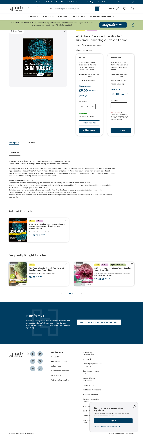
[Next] (81, 293)
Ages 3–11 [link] (32, 16)
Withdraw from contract (60, 380)
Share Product (18, 31)
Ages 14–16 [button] (62, 16)
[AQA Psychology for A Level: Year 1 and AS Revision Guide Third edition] (39, 274)
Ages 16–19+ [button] (78, 16)
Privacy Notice (88, 385)
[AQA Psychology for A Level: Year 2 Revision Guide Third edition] (104, 274)
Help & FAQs (48, 2)
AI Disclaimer (88, 406)
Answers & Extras (116, 2)
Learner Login (129, 2)
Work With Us (56, 375)
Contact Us (60, 2)
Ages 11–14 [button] (47, 16)
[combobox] (45, 8)
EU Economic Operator (60, 371)
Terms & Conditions (91, 394)
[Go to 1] (70, 293)
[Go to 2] (73, 293)
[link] (114, 8)
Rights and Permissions (92, 390)
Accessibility (88, 359)
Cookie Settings (89, 415)
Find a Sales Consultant (75, 2)
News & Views (103, 2)
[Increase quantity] (92, 106)
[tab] (14, 143)
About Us (38, 2)
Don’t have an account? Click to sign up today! (107, 426)
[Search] (97, 8)
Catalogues (90, 2)
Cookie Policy (88, 411)
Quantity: (83, 102)
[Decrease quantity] (82, 106)
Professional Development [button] (101, 16)
